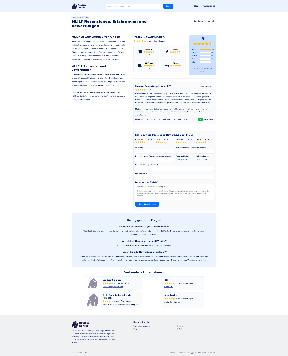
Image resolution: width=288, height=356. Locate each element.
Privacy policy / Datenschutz (196, 353)
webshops (153, 245)
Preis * (158, 139)
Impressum (211, 353)
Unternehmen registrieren (141, 326)
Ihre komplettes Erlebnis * (146, 182)
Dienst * (199, 139)
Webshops (79, 17)
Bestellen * (140, 139)
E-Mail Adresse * (153, 156)
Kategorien (209, 6)
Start (73, 17)
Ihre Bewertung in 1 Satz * (146, 165)
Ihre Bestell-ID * (142, 173)
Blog (196, 6)
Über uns (180, 326)
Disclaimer (181, 353)
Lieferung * (180, 139)
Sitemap (173, 353)
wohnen (164, 245)
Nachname (191, 147)
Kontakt (179, 329)
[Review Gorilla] (79, 6)
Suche (168, 6)
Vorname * (139, 147)
